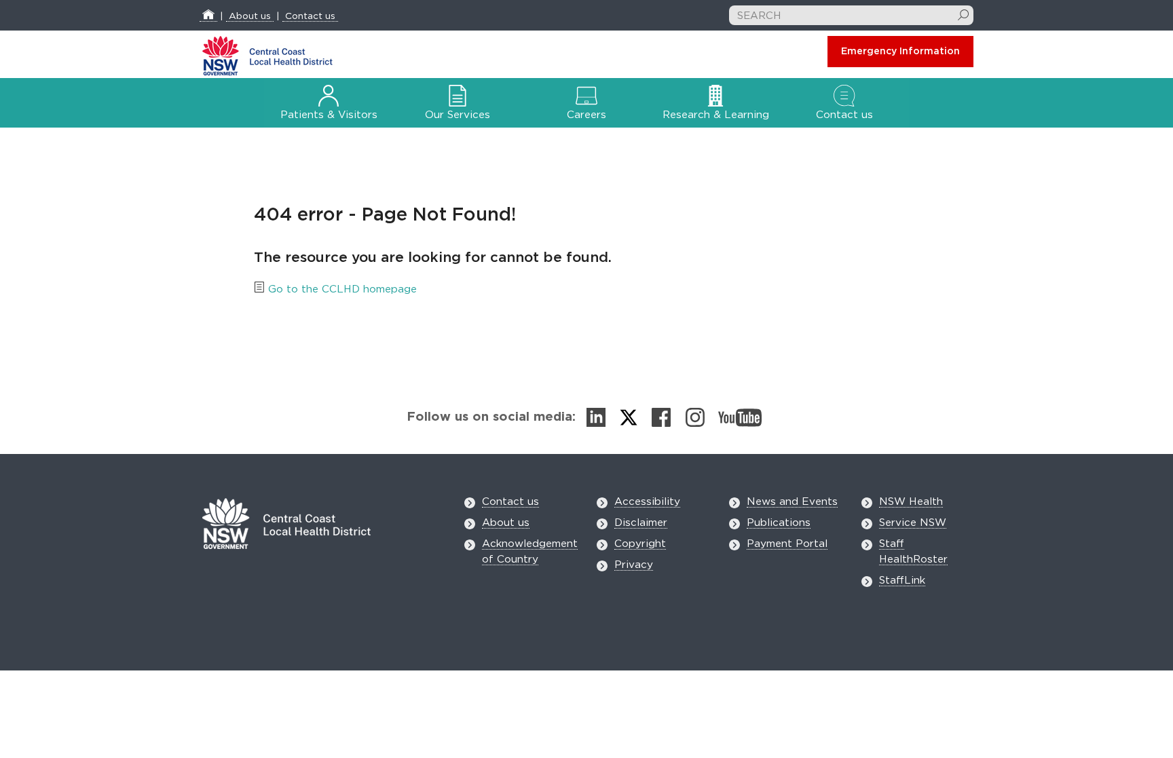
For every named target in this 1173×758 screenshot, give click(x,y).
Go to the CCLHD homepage (342, 289)
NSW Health (911, 502)
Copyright (640, 544)
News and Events (792, 502)
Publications (779, 523)
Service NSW (912, 523)
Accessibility (647, 502)
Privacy (633, 565)
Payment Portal (787, 544)
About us (250, 16)
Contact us (310, 16)
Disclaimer (640, 523)
